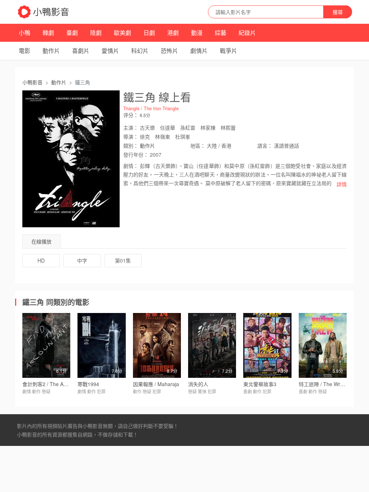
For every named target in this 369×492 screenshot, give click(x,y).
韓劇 (48, 32)
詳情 (342, 184)
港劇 (173, 32)
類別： (130, 145)
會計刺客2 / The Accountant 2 (56, 384)
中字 (82, 260)
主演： (130, 127)
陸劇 (96, 32)
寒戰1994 (88, 384)
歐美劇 (122, 32)
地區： (197, 145)
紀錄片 (247, 32)
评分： (130, 114)
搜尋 (338, 11)
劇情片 (199, 50)
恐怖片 (169, 50)
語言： (264, 145)
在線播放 (41, 241)
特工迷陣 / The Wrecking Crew (333, 384)
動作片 (51, 50)
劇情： (130, 165)
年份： (135, 154)
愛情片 (110, 50)
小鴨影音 (32, 82)
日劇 (149, 32)
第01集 (123, 260)
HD (41, 260)
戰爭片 (228, 50)
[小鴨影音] (44, 11)
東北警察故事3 (259, 384)
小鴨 (24, 32)
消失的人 (198, 384)
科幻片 (139, 50)
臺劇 (72, 32)
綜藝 (220, 32)
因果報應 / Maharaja (156, 384)
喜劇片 (80, 50)
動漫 (197, 32)
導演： (130, 136)
